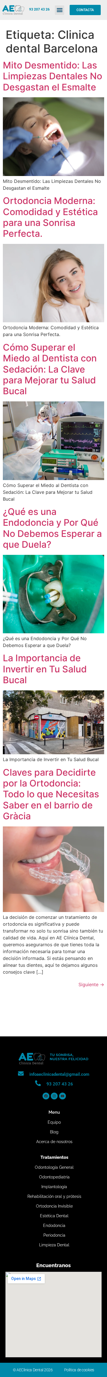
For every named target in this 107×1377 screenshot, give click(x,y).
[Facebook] (46, 1096)
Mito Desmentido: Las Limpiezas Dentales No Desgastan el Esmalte (52, 76)
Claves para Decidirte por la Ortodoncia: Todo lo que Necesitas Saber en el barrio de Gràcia (51, 794)
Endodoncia (54, 1225)
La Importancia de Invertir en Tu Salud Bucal (45, 669)
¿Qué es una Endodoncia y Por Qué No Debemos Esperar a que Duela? (52, 528)
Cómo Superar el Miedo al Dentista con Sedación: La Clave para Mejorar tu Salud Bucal (50, 369)
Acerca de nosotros (54, 1141)
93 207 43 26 (39, 9)
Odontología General (54, 1167)
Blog (54, 1132)
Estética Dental (54, 1216)
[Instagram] (54, 1096)
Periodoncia (54, 1235)
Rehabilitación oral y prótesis (54, 1196)
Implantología (54, 1186)
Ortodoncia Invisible (54, 1206)
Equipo (54, 1122)
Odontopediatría (54, 1177)
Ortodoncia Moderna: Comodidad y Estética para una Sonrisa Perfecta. (50, 217)
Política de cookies (79, 1370)
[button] (59, 10)
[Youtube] (62, 1096)
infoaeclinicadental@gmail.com (59, 1074)
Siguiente (91, 984)
